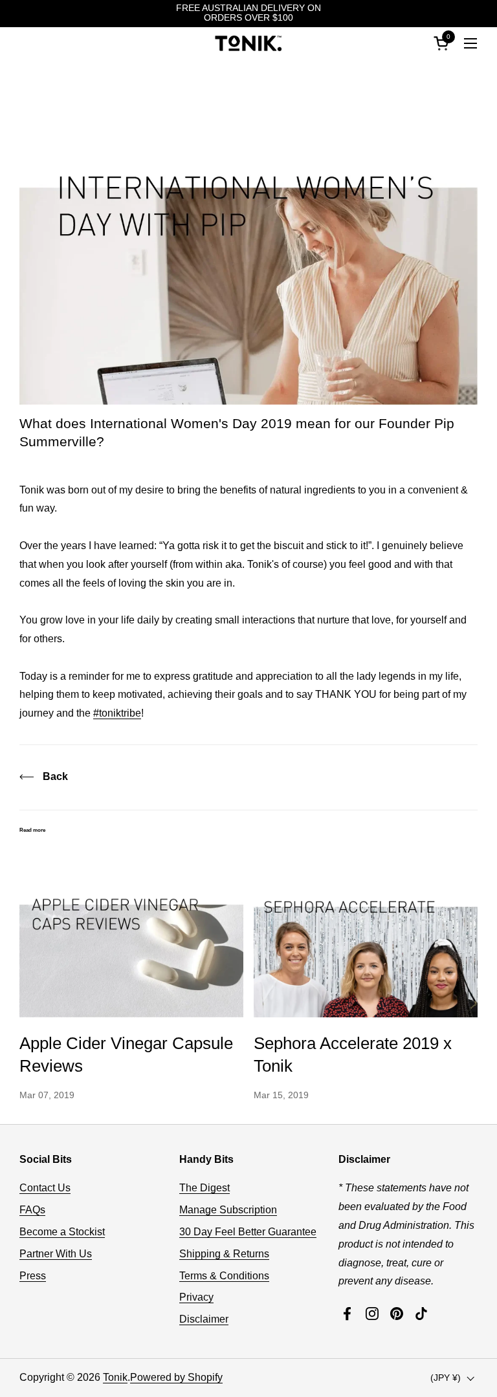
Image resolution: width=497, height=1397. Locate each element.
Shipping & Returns (224, 1253)
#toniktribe (117, 713)
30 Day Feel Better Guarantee (247, 1231)
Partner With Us (55, 1253)
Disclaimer (203, 1319)
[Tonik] (248, 43)
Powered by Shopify (176, 1377)
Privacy (196, 1297)
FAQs (32, 1209)
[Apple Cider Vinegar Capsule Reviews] (131, 934)
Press (32, 1275)
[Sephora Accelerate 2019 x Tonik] (366, 934)
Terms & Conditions (224, 1275)
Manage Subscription (228, 1209)
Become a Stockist (62, 1231)
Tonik (115, 1377)
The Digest (204, 1187)
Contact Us (45, 1187)
